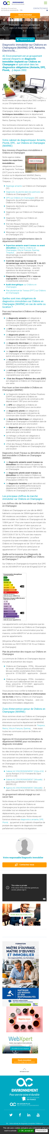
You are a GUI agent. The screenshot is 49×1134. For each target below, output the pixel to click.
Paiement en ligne (25, 39)
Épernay (27, 728)
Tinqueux (41, 725)
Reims (5, 728)
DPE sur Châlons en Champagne (20, 198)
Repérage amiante (14, 186)
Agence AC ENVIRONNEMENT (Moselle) (24, 788)
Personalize (41, 1131)
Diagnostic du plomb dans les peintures (23, 192)
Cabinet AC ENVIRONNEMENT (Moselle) (24, 779)
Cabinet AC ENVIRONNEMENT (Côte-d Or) (25, 771)
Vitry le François (16, 728)
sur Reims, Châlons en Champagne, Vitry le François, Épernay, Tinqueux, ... (25, 249)
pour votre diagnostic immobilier (25, 15)
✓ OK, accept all (26, 1131)
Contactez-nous (26, 865)
